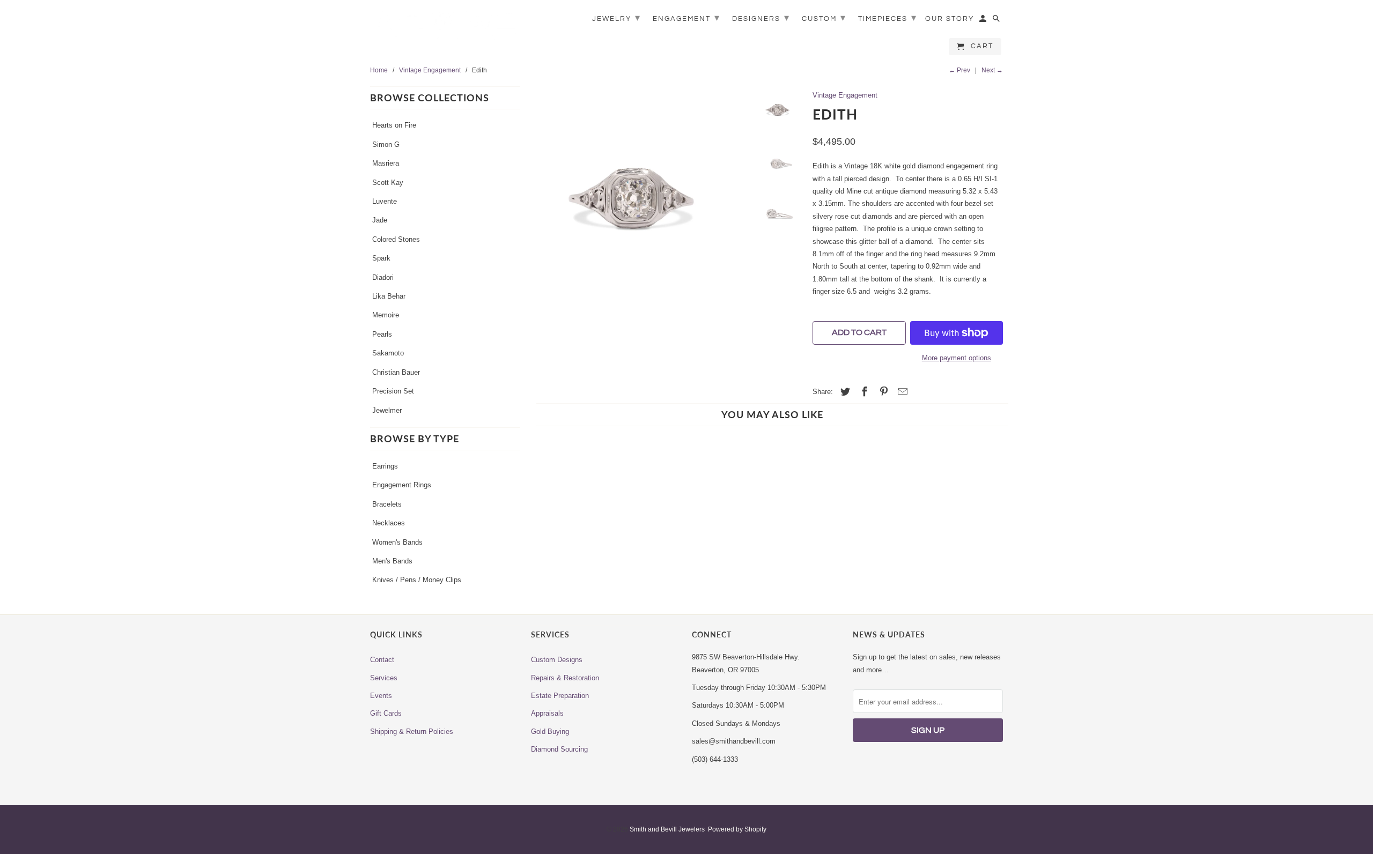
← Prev (959, 70)
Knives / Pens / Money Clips (416, 580)
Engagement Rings (401, 485)
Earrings (385, 466)
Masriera (385, 163)
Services (383, 678)
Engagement (686, 18)
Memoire (385, 315)
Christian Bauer (396, 372)
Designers (761, 18)
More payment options (956, 358)
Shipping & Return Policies (411, 731)
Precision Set (393, 391)
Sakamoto (388, 353)
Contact (382, 660)
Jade (379, 220)
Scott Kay (387, 183)
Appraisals (547, 713)
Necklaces (388, 523)
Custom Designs (556, 660)
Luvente (384, 201)
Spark (381, 258)
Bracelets (387, 504)
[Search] (997, 20)
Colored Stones (396, 239)
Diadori (383, 277)
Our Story (949, 19)
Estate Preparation (560, 696)
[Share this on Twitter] (843, 392)
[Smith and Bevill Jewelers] (445, 28)
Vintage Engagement (845, 95)
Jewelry (616, 18)
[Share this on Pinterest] (882, 392)
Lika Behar (388, 296)
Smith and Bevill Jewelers (667, 829)
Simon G (386, 144)
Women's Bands (397, 542)
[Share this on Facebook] (863, 392)
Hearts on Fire (394, 125)
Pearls (382, 334)
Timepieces (887, 18)
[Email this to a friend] (901, 392)
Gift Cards (386, 713)
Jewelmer (387, 410)
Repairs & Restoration (565, 678)
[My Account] (983, 20)
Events (381, 696)
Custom (824, 18)
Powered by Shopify (737, 829)
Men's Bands (392, 561)
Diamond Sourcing (559, 749)
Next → (992, 70)
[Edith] (639, 197)
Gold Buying (550, 731)
